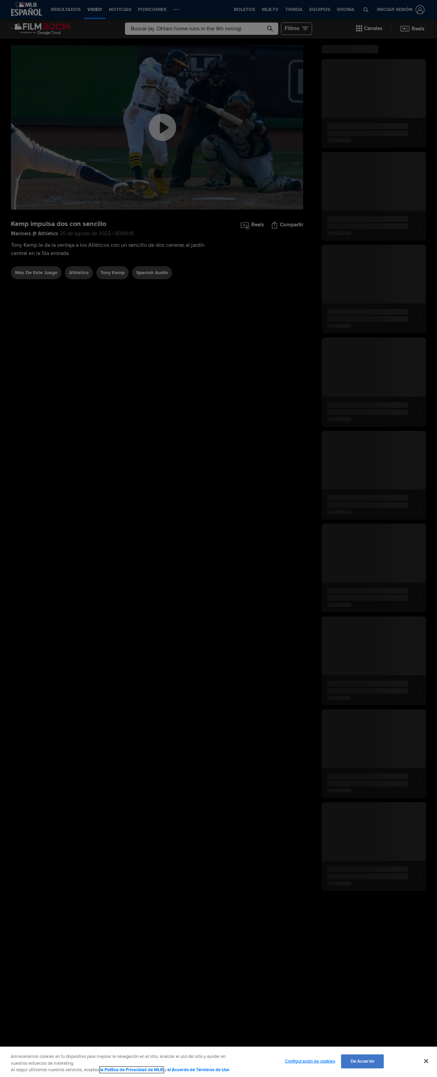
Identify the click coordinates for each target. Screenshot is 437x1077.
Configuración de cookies (310, 1061)
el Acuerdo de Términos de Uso (198, 1070)
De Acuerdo (362, 1061)
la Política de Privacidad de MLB (131, 1070)
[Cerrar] (426, 1060)
